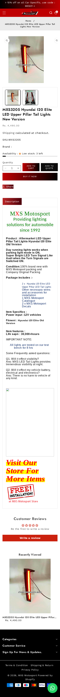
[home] (22, 693)
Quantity (7, 162)
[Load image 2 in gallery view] (30, 97)
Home (28, 21)
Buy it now (30, 176)
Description (12, 201)
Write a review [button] (30, 538)
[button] (6, 12)
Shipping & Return (42, 665)
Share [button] (10, 186)
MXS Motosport (27, 675)
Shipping (8, 132)
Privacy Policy (30, 669)
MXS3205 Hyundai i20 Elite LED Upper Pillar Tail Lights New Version (28, 617)
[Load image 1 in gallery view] (13, 97)
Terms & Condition (16, 665)
